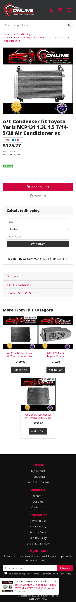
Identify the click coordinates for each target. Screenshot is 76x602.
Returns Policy (38, 532)
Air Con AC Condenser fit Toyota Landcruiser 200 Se (38, 418)
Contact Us (38, 507)
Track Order (38, 476)
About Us (38, 496)
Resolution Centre (38, 482)
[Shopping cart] (60, 10)
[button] (38, 196)
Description (13, 276)
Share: (8, 139)
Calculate (39, 244)
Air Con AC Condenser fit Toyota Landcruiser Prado (20, 356)
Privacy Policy (38, 526)
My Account (38, 471)
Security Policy (38, 538)
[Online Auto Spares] (19, 10)
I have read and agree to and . (39, 573)
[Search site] (69, 25)
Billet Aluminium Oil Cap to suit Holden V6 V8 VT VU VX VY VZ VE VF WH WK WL (35, 586)
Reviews (12, 293)
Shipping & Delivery (38, 543)
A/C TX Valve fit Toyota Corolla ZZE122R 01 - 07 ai (55, 356)
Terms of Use (38, 520)
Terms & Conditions (19, 284)
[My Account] (51, 10)
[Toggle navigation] (69, 10)
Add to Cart (39, 187)
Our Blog (38, 501)
